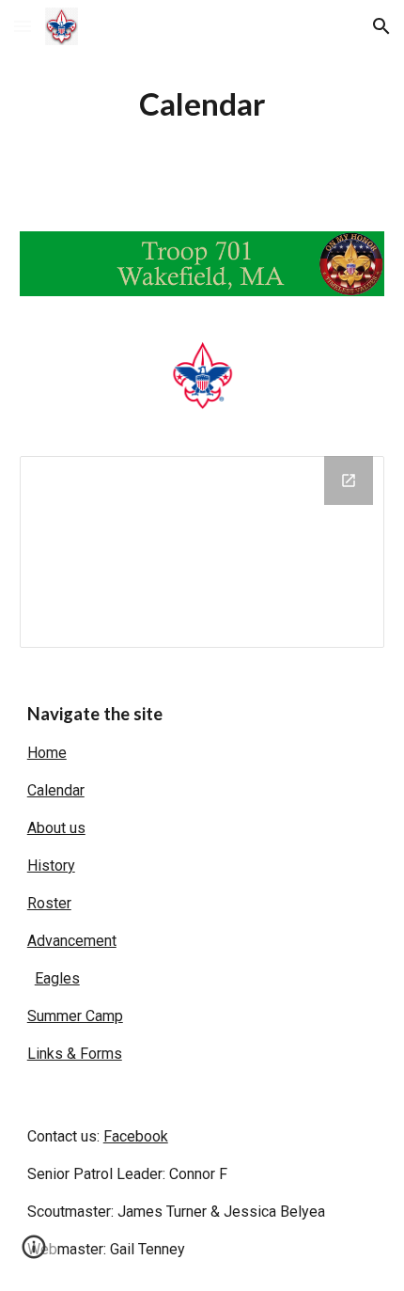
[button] (22, 26)
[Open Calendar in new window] (348, 480)
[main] (202, 104)
